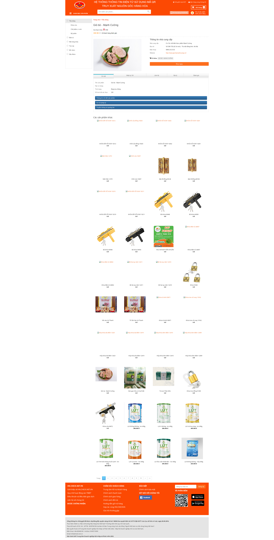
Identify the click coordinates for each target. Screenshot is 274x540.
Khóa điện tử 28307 (194, 250)
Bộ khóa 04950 (136, 250)
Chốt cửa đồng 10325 (136, 144)
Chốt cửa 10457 (136, 179)
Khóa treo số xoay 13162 (194, 320)
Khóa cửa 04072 (108, 426)
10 (141, 478)
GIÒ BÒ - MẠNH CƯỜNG (165, 58)
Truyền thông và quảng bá (105, 107)
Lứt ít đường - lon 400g (165, 426)
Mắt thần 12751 (108, 179)
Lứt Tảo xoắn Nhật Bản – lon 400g (165, 462)
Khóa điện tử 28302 (108, 285)
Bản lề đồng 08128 (165, 179)
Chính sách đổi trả (110, 500)
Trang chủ (96, 20)
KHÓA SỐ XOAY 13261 (194, 144)
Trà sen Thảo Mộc (165, 391)
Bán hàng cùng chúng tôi (198, 2)
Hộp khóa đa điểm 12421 (108, 356)
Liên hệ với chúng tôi (75, 500)
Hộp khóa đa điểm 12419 (136, 356)
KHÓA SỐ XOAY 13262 (165, 144)
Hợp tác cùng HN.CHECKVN (114, 507)
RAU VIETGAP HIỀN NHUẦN (165, 250)
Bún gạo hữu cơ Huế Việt (136, 391)
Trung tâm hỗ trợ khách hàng (115, 489)
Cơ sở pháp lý (101, 103)
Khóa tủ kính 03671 (165, 320)
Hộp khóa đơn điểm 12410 (165, 356)
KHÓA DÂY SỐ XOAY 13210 (107, 214)
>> (149, 478)
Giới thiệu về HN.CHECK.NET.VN (80, 489)
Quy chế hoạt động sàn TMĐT (79, 493)
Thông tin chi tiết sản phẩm (105, 98)
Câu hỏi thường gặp (111, 510)
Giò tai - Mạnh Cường (107, 391)
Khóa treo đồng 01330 (194, 391)
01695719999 (94, 531)
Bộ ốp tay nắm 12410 (165, 285)
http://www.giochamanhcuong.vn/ (176, 53)
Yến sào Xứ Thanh (107, 320)
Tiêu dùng (105, 20)
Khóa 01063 (193, 285)
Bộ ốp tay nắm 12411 (136, 285)
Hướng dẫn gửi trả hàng (113, 503)
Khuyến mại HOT (180, 2)
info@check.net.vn (77, 534)
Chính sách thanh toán (112, 493)
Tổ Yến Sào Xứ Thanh (136, 320)
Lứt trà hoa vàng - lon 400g (193, 426)
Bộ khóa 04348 (165, 214)
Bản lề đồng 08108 (194, 179)
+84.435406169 (78, 531)
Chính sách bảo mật (147, 489)
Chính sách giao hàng (112, 496)
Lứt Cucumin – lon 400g (136, 462)
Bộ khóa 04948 (107, 250)
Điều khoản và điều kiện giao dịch (80, 496)
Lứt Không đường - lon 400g (136, 426)
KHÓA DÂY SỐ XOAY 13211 (136, 214)
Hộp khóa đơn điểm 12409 (193, 356)
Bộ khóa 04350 (193, 214)
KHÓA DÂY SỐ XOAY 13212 (107, 144)
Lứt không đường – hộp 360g (194, 462)
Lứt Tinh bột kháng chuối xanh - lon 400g (107, 463)
